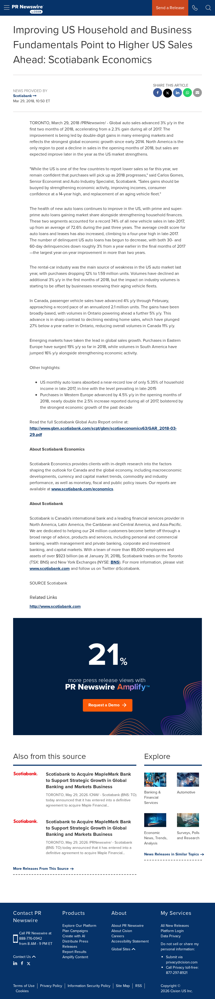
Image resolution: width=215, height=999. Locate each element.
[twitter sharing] (167, 94)
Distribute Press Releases (75, 944)
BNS (115, 562)
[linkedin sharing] (177, 93)
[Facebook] (22, 963)
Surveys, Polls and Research (188, 835)
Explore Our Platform (79, 925)
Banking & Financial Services (152, 797)
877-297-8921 (176, 972)
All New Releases (175, 925)
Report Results (74, 952)
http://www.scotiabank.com (55, 606)
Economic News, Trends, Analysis (155, 838)
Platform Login (172, 931)
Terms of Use (24, 986)
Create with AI (73, 936)
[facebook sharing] (157, 93)
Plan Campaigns (75, 931)
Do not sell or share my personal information (180, 946)
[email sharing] (197, 93)
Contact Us (22, 957)
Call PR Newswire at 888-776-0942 (35, 935)
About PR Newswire (127, 925)
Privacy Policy (51, 986)
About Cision (121, 931)
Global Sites (121, 949)
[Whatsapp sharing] (187, 93)
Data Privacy (171, 936)
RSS (138, 986)
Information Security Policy (89, 986)
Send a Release (170, 8)
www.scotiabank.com (50, 568)
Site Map (123, 986)
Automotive (186, 792)
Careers (117, 936)
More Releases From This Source (41, 868)
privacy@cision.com (181, 962)
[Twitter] (28, 963)
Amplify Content (75, 957)
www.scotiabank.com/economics (82, 489)
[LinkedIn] (16, 963)
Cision (175, 991)
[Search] (208, 8)
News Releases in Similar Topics (171, 854)
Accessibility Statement (130, 941)
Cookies (22, 991)
